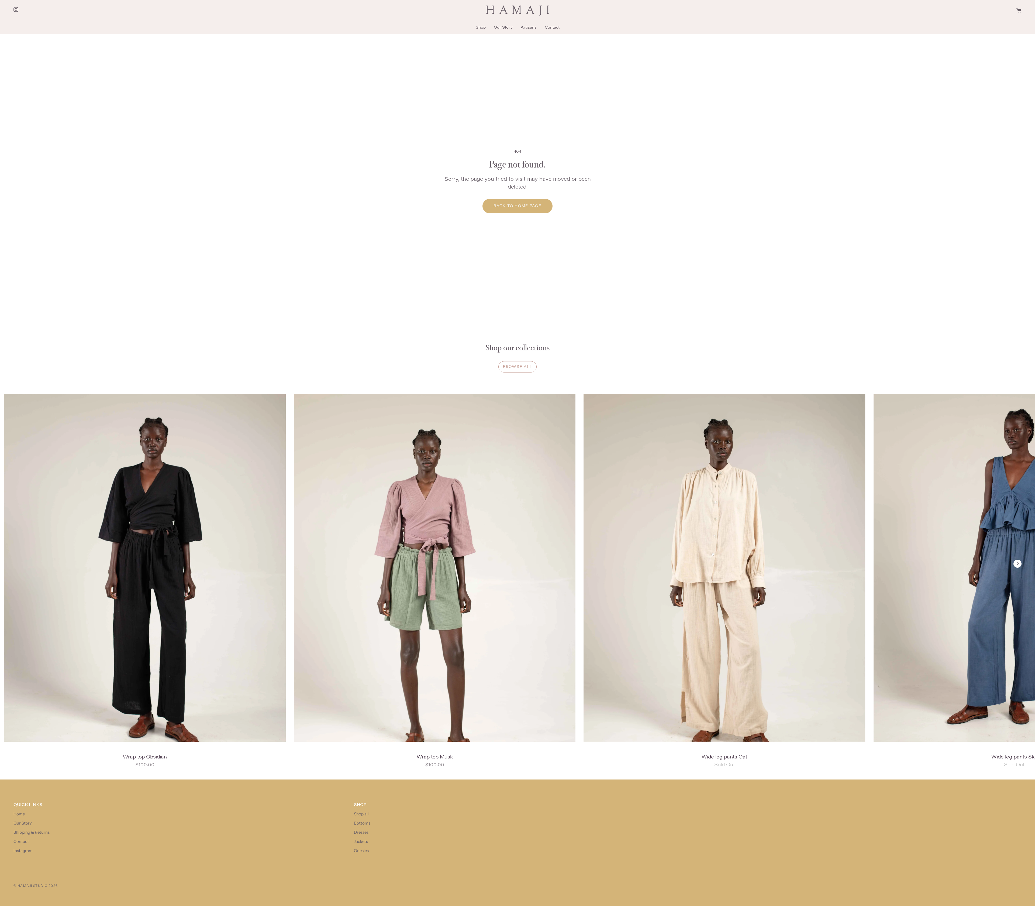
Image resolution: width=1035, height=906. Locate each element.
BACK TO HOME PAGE (517, 205)
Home (19, 813)
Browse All (517, 366)
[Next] (1017, 564)
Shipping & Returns (31, 832)
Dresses (361, 832)
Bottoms (362, 823)
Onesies (361, 850)
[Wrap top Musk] (434, 568)
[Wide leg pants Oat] (724, 568)
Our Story (22, 823)
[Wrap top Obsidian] (145, 568)
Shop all (361, 813)
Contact (21, 841)
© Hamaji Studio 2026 (35, 886)
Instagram (23, 850)
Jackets (361, 841)
